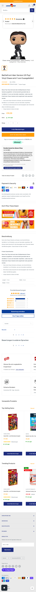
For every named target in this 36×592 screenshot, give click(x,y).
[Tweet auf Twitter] (29, 175)
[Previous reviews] (3, 21)
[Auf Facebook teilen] (23, 175)
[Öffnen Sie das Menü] (2, 5)
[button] (18, 21)
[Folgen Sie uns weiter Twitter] (6, 566)
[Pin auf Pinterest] (26, 175)
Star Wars (4, 82)
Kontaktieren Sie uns (18, 1)
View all (32, 408)
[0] (33, 5)
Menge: (3, 123)
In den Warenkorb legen (18, 129)
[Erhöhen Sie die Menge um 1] (17, 123)
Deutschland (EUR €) (16, 558)
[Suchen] (32, 10)
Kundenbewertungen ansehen (13, 168)
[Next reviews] (33, 21)
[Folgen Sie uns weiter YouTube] (16, 566)
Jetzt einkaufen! (20, 369)
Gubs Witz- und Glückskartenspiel (12, 436)
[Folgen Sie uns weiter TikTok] (19, 566)
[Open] (4, 588)
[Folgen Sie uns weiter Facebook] (3, 566)
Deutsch (4, 558)
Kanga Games (7, 433)
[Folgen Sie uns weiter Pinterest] (13, 566)
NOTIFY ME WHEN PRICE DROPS (18, 135)
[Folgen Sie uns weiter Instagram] (9, 566)
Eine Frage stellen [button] (18, 316)
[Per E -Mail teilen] (33, 175)
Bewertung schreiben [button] (18, 311)
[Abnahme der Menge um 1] (8, 123)
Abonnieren (7, 550)
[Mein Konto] (29, 5)
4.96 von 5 (22, 293)
